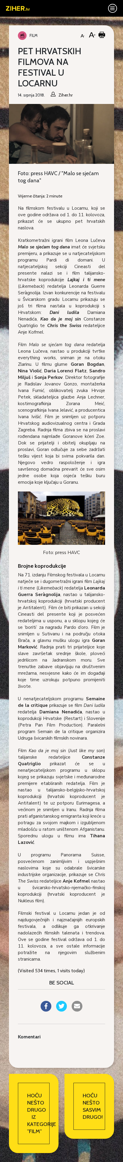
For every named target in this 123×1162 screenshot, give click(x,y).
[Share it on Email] (77, 1010)
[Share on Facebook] (46, 1010)
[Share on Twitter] (61, 1010)
